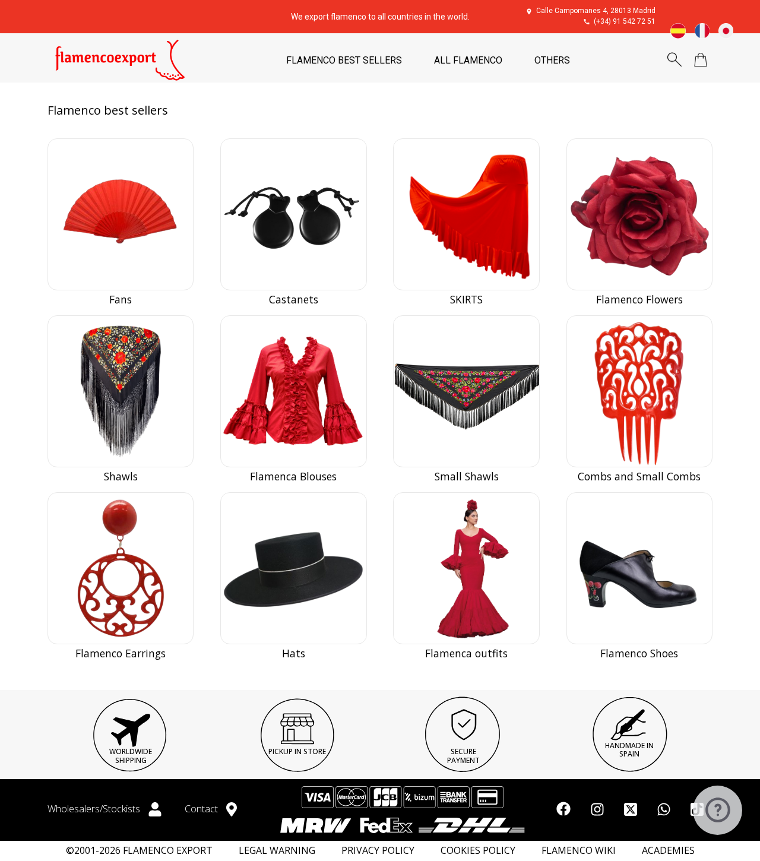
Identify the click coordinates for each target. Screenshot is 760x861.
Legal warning (277, 850)
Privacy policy (377, 850)
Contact (202, 808)
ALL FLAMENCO (468, 60)
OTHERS (552, 60)
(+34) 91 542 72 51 (625, 21)
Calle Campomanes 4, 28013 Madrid (596, 11)
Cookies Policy (478, 850)
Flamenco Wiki (579, 850)
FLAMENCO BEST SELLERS (344, 60)
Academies (668, 850)
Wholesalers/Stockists (95, 808)
